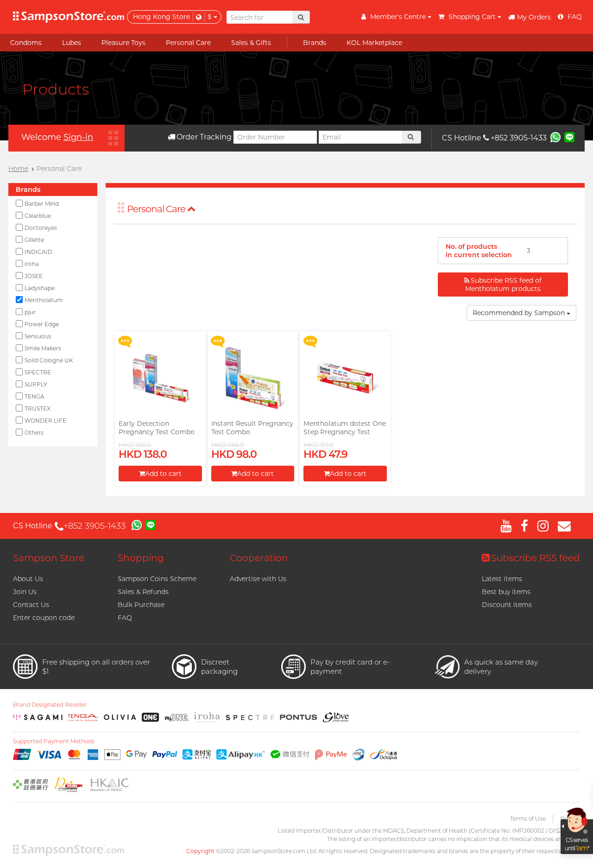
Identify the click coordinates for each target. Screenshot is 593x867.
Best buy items (506, 592)
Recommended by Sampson (520, 313)
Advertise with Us (258, 579)
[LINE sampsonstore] (569, 136)
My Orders (534, 17)
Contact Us (31, 605)
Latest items (502, 579)
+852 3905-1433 (519, 137)
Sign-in (78, 137)
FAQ (125, 618)
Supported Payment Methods (54, 741)
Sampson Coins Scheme (157, 579)
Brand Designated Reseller (50, 705)
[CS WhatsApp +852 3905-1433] (555, 136)
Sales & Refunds (143, 592)
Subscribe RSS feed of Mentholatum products (503, 284)
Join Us (25, 592)
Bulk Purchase (141, 605)
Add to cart (163, 473)
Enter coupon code (44, 618)
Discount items (507, 605)
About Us (28, 579)
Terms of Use (528, 818)
